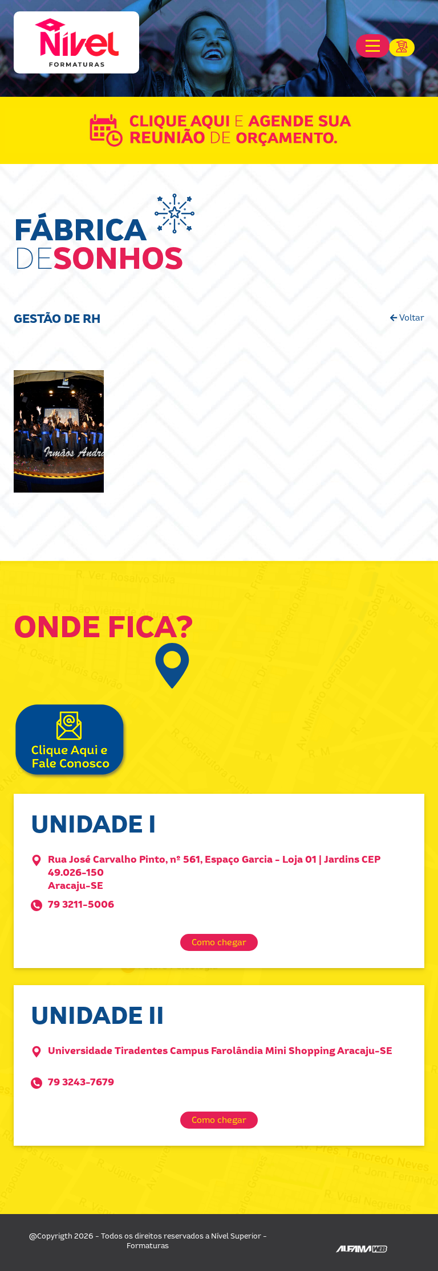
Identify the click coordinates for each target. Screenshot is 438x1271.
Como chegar (219, 942)
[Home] (76, 42)
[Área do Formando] (406, 43)
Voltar (410, 317)
